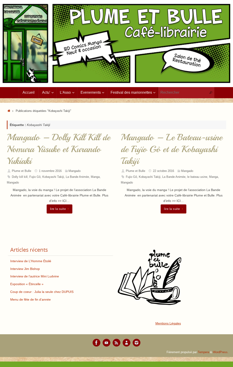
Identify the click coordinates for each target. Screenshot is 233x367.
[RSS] (116, 343)
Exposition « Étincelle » (26, 284)
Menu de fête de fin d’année (30, 299)
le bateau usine (197, 176)
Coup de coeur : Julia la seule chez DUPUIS (41, 292)
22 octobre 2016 (163, 171)
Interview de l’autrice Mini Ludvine (34, 276)
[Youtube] (106, 343)
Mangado (74, 171)
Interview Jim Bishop (25, 269)
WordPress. (220, 352)
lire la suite (58, 209)
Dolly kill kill (20, 176)
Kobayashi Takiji (53, 176)
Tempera (203, 352)
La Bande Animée (77, 176)
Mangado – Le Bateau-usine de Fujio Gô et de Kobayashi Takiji (171, 149)
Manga (95, 176)
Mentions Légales (168, 323)
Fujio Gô (35, 176)
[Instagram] (136, 343)
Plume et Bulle (21, 171)
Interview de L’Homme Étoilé (30, 261)
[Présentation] (126, 343)
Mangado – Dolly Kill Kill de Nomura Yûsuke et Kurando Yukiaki (58, 149)
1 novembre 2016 (50, 171)
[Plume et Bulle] (96, 343)
